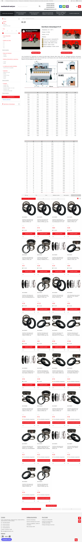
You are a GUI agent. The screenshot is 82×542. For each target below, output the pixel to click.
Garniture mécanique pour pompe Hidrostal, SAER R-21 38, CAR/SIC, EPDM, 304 (73, 371)
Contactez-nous (6, 539)
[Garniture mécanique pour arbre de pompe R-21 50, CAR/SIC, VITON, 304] (29, 397)
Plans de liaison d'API (31, 526)
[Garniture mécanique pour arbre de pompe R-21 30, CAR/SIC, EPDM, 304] (29, 473)
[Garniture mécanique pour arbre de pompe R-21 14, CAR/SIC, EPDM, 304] (59, 397)
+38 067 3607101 (50, 5)
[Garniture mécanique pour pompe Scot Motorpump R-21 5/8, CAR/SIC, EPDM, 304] (29, 359)
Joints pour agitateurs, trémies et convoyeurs (33, 524)
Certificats (51, 0)
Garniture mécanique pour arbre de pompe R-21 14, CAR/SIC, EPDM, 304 (57, 409)
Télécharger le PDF (36, 52)
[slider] (3, 33)
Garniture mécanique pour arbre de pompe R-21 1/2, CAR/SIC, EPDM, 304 (27, 220)
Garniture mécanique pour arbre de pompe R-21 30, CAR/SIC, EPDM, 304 (27, 485)
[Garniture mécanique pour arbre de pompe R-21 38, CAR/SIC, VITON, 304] (29, 246)
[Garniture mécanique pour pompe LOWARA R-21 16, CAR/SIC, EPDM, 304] (74, 397)
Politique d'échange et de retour (12, 0)
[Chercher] (39, 6)
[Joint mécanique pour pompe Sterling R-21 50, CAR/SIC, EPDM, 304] (74, 284)
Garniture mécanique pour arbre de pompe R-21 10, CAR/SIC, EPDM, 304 (42, 409)
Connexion (79, 0)
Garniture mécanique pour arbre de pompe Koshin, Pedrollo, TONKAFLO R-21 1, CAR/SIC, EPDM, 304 (43, 258)
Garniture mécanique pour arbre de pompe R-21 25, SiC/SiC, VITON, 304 (57, 258)
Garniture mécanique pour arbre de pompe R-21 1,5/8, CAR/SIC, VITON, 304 (73, 258)
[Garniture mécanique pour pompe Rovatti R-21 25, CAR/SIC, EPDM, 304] (74, 208)
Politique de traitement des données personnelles (38, 0)
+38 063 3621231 (50, 3)
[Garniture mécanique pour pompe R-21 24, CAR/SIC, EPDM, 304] (59, 435)
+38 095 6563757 (50, 7)
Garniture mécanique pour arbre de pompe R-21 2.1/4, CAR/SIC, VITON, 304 (43, 296)
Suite (51, 505)
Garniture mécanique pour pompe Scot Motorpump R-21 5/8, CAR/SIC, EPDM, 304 (28, 371)
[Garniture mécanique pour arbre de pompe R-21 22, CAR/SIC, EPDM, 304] (29, 322)
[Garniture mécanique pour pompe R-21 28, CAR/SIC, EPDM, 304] (74, 435)
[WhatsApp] (64, 6)
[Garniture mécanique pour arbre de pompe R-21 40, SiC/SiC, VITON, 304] (59, 284)
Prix (36, 195)
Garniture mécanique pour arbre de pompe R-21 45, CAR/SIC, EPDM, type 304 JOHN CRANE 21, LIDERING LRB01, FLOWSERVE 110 (43, 334)
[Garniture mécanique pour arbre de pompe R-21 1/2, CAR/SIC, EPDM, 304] (29, 208)
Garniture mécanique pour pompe (33, 521)
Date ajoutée (66, 195)
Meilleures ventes (56, 195)
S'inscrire (74, 0)
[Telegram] (60, 6)
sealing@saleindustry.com (50, 9)
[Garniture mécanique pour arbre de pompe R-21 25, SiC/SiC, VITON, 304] (59, 246)
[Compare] (23, 236)
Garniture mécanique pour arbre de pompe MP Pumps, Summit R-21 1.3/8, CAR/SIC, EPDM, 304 (43, 372)
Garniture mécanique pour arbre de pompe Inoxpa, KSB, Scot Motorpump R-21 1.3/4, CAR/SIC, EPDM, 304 (58, 220)
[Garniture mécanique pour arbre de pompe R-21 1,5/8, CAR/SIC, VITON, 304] (74, 246)
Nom (46, 195)
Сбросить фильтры (6, 99)
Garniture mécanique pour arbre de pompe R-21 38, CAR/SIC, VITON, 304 (27, 258)
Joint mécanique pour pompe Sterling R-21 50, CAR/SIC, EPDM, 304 (73, 296)
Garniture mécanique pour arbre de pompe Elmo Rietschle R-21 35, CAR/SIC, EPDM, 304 (58, 334)
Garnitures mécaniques (31, 519)
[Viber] (67, 6)
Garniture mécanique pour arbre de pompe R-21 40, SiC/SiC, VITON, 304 (57, 296)
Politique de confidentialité (24, 0)
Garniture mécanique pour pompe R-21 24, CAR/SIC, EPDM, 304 (57, 447)
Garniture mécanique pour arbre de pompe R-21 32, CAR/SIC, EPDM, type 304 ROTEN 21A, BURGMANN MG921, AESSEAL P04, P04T (43, 485)
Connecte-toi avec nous (66, 52)
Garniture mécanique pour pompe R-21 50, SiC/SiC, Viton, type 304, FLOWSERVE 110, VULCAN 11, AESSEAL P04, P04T (73, 334)
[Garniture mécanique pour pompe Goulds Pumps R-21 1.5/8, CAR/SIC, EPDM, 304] (59, 359)
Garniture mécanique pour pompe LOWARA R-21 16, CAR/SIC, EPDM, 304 (72, 409)
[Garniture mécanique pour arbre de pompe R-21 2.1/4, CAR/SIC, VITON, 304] (44, 284)
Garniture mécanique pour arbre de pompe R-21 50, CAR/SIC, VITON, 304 (27, 409)
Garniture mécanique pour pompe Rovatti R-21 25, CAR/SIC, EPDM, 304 (72, 220)
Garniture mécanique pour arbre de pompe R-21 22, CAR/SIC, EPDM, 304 (27, 334)
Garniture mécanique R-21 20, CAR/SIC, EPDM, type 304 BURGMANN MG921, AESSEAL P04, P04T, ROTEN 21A (43, 447)
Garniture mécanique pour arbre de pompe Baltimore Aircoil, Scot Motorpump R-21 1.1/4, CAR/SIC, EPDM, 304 (28, 296)
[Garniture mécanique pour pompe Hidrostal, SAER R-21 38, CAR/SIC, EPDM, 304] (74, 359)
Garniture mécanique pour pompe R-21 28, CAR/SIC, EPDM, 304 (72, 447)
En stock (76, 195)
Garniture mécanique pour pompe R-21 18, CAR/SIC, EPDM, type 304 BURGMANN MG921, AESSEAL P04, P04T (28, 447)
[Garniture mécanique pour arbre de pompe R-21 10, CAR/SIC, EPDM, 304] (44, 397)
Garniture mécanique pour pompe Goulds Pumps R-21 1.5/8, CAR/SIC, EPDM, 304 (58, 371)
